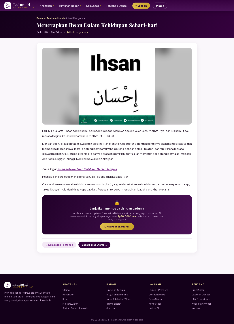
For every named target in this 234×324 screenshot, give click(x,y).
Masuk (160, 5)
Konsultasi (155, 303)
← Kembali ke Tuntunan (59, 244)
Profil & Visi (198, 289)
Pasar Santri (155, 299)
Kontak (196, 308)
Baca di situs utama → (94, 244)
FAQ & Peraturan (201, 299)
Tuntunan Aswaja (115, 289)
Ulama (66, 289)
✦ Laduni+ (141, 5)
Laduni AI (154, 308)
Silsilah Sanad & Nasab (75, 308)
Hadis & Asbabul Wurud (119, 299)
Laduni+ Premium (158, 289)
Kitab (66, 299)
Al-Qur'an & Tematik (117, 294)
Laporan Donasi (201, 294)
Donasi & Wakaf (157, 294)
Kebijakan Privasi (201, 303)
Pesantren (68, 294)
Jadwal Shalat (113, 303)
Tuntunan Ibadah (56, 18)
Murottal (110, 308)
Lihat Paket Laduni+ (117, 226)
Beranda (41, 18)
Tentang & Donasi (116, 5)
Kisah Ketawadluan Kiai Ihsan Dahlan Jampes (87, 169)
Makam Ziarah (70, 303)
